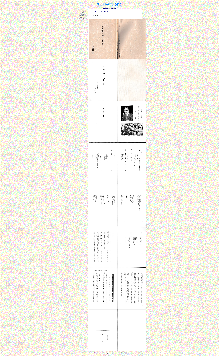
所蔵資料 (81, 14)
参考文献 (81, 12)
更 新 (81, 18)
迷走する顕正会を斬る (109, 4)
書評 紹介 (81, 15)
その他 (81, 17)
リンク (81, 20)
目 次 (81, 11)
